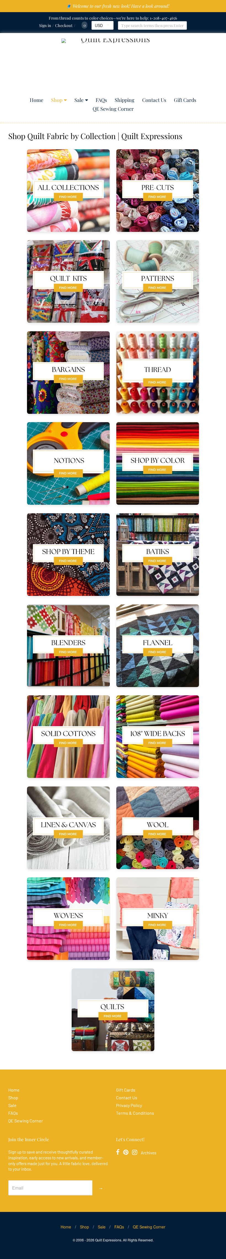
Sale (79, 100)
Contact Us (154, 100)
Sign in (45, 25)
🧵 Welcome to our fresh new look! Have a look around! (117, 6)
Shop (56, 100)
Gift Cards (185, 100)
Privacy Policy (129, 1105)
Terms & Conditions (135, 1113)
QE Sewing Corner (113, 108)
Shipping (124, 100)
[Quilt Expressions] (113, 65)
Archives (148, 1152)
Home (36, 100)
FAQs (101, 100)
